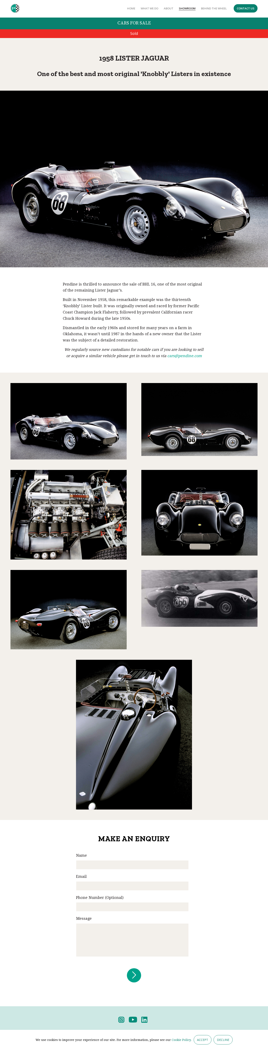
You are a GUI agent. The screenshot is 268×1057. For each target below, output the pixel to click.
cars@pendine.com (184, 356)
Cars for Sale (134, 23)
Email (81, 876)
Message (84, 918)
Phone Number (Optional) (100, 897)
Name (81, 855)
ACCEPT (202, 1040)
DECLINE (223, 1040)
